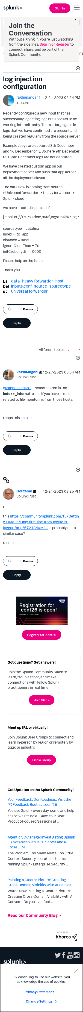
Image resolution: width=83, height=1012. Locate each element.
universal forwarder (29, 291)
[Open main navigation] (77, 8)
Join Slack (41, 700)
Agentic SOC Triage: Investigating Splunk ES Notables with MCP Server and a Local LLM (41, 842)
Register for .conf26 (41, 635)
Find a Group (41, 760)
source (40, 286)
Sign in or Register (55, 44)
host (59, 281)
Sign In (60, 8)
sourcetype (60, 286)
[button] (77, 69)
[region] (41, 988)
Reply (16, 323)
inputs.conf (21, 286)
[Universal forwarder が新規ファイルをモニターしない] (78, 349)
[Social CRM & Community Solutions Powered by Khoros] (66, 935)
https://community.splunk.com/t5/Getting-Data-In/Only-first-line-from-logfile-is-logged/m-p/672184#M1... (41, 522)
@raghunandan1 (17, 387)
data (15, 281)
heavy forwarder (37, 281)
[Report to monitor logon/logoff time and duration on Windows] (69, 349)
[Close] (76, 970)
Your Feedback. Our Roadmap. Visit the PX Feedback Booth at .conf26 (39, 802)
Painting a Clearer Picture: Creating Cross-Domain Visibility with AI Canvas (39, 882)
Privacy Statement (39, 992)
